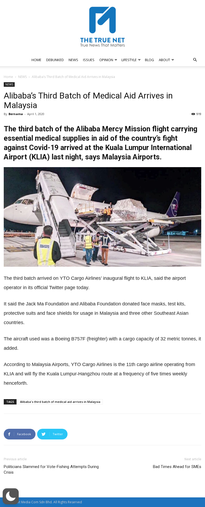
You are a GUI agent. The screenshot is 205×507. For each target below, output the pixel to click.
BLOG (149, 59)
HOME (36, 59)
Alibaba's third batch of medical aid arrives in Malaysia (60, 402)
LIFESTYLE (129, 59)
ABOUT (164, 59)
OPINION (106, 59)
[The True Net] (102, 26)
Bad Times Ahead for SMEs (177, 466)
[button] (194, 59)
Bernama (16, 114)
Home (8, 76)
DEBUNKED (55, 59)
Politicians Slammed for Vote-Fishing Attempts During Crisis (51, 469)
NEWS (73, 59)
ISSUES (88, 59)
